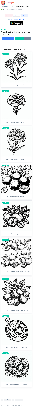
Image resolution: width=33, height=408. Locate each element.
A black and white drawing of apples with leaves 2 (16, 272)
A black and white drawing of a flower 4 (14, 159)
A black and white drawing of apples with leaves (16, 234)
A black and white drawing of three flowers (15, 85)
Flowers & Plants (8, 6)
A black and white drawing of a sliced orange (15, 384)
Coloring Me (10, 3)
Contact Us (25, 397)
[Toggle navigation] (30, 2)
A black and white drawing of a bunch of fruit (15, 310)
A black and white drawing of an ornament (15, 347)
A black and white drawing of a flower (13, 122)
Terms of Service (15, 397)
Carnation (13, 6)
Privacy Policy (4, 397)
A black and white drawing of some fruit (14, 197)
